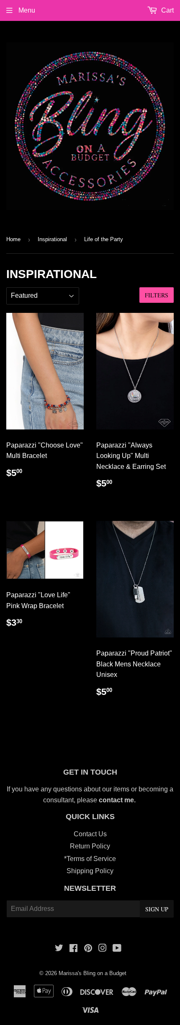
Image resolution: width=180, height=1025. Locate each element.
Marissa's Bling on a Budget (92, 973)
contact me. (118, 800)
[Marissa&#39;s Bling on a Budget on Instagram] (102, 948)
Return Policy (90, 846)
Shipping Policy (90, 870)
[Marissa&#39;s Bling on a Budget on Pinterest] (88, 948)
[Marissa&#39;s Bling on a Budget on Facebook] (73, 948)
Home (13, 239)
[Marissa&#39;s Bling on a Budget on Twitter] (59, 948)
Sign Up (156, 909)
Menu (26, 10)
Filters (156, 295)
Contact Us (90, 834)
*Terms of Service (90, 858)
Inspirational (52, 239)
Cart (166, 10)
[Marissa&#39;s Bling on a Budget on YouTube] (117, 948)
